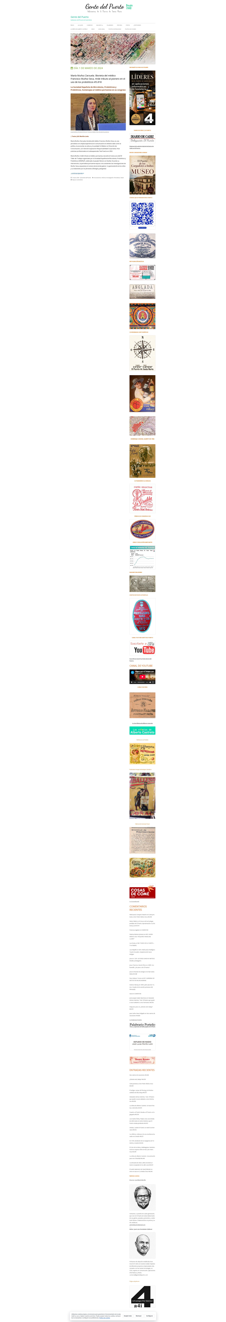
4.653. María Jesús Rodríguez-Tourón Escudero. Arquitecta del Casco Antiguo (142, 952)
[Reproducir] (132, 682)
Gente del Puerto (80, 16)
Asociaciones (97, 177)
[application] (142, 676)
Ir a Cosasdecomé (134, 901)
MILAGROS (99, 25)
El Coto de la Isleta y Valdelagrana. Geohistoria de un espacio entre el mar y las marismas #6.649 (142, 1149)
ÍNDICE (72, 25)
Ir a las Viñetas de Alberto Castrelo (142, 723)
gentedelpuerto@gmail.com (137, 1225)
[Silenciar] (150, 682)
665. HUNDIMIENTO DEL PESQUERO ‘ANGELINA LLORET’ (141, 936)
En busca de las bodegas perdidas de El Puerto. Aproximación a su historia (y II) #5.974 (142, 923)
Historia (104, 177)
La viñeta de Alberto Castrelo (79, 29)
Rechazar (139, 1316)
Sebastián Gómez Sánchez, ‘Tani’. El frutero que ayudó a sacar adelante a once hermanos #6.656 (142, 1000)
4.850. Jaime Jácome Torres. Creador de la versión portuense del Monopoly (142, 987)
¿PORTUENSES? (137, 25)
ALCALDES (80, 25)
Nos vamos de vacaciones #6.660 (139, 1075)
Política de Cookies (130, 29)
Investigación (109, 177)
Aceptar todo (128, 1316)
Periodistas (117, 177)
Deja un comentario (77, 180)
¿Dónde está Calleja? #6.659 (138, 1079)
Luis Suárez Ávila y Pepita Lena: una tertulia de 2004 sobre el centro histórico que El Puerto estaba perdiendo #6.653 (142, 1121)
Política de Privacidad (115, 29)
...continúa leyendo (77, 173)
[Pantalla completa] (153, 682)
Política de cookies (104, 1318)
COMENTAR (90, 25)
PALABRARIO (110, 25)
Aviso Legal (101, 29)
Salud (122, 177)
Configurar (149, 1316)
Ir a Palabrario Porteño (136, 1020)
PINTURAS (119, 25)
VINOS (92, 29)
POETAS (128, 25)
